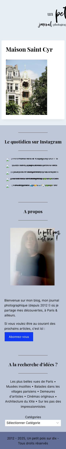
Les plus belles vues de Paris (31, 381)
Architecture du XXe (20, 401)
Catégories (33, 417)
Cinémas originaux (40, 396)
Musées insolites (18, 386)
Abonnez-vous (19, 337)
